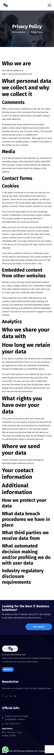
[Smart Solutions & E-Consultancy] (5, 5)
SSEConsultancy (19, 32)
